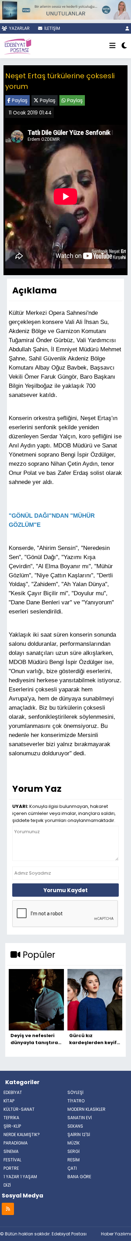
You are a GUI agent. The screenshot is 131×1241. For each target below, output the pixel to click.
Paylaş (19, 100)
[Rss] (8, 1208)
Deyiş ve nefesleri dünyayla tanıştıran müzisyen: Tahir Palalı (35, 1039)
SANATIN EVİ (79, 1118)
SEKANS (75, 1126)
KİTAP (8, 1101)
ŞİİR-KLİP (12, 1126)
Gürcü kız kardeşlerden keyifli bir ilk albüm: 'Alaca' (95, 1039)
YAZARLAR (19, 28)
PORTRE (11, 1168)
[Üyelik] (127, 28)
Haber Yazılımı (116, 1234)
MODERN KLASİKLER (86, 1109)
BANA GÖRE (79, 1177)
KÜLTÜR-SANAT (19, 1109)
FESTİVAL (12, 1160)
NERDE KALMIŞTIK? (21, 1134)
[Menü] (112, 46)
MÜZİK (73, 1143)
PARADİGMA (15, 1143)
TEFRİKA (11, 1118)
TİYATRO (76, 1101)
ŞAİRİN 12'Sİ (78, 1134)
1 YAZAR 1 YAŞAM (20, 1177)
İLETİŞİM (51, 28)
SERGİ (73, 1151)
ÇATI (72, 1168)
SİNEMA (11, 1151)
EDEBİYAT (12, 1092)
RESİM (73, 1160)
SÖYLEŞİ (75, 1092)
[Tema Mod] (124, 46)
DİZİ (7, 1185)
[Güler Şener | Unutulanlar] (65, 9)
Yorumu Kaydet (65, 890)
